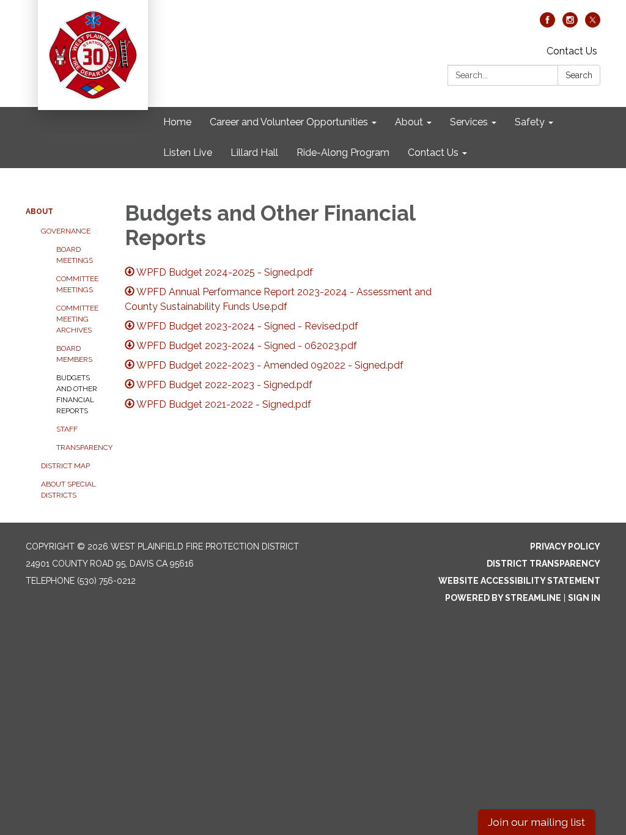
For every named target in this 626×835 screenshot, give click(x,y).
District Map (65, 466)
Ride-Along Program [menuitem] (342, 152)
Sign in (584, 598)
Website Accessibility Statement (519, 581)
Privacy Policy (565, 546)
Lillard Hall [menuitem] (254, 152)
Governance (65, 231)
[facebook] (547, 24)
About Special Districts (68, 489)
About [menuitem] (409, 122)
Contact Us (572, 51)
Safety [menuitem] (530, 122)
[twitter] (592, 24)
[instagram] (570, 24)
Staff (67, 429)
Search (578, 75)
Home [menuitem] (177, 122)
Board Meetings (74, 255)
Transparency (81, 447)
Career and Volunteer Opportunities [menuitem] (289, 122)
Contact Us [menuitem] (433, 152)
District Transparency (543, 563)
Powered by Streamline (503, 598)
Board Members (74, 354)
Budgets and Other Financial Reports (76, 394)
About (39, 211)
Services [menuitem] (469, 122)
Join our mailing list (536, 821)
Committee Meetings (77, 284)
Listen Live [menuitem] (187, 152)
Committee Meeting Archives (77, 319)
